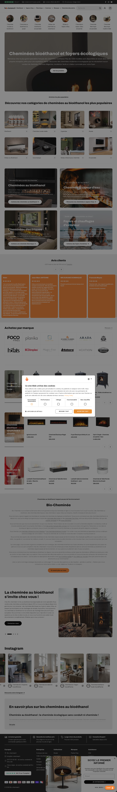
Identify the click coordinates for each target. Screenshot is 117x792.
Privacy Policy (68, 395)
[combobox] (89, 379)
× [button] (91, 379)
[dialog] (58, 396)
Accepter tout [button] (82, 411)
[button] (33, 411)
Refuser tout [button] (64, 411)
